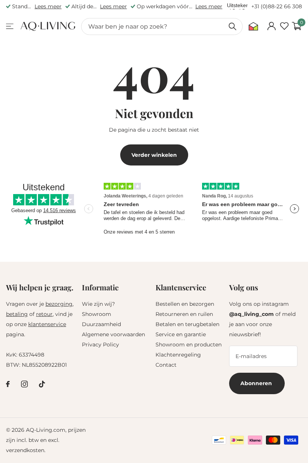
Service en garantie (181, 334)
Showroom (96, 314)
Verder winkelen (154, 155)
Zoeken (232, 26)
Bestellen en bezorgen (185, 304)
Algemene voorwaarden (113, 334)
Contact (166, 364)
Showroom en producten (189, 344)
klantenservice (47, 324)
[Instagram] (24, 384)
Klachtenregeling (178, 354)
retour (44, 314)
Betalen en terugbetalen (187, 324)
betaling (17, 314)
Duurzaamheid (101, 324)
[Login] (271, 26)
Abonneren (256, 383)
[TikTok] (42, 384)
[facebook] (8, 384)
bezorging (58, 304)
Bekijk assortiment (10, 26)
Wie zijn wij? (98, 304)
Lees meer (48, 6)
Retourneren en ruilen (184, 314)
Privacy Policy (100, 344)
